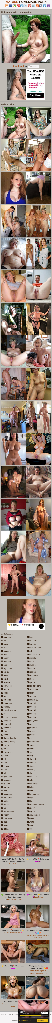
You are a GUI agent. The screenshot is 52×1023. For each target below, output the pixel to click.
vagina (32, 811)
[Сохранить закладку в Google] (14, 5)
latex (5, 825)
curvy (5, 735)
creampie (7, 724)
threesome (34, 794)
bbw (5, 654)
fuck (5, 770)
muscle (32, 665)
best (5, 665)
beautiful (7, 661)
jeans (5, 822)
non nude (33, 675)
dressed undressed (12, 738)
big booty (7, 668)
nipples (32, 672)
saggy (32, 745)
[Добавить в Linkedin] (21, 5)
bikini (5, 675)
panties (32, 717)
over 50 (32, 707)
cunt (5, 731)
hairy (5, 790)
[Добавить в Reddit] (33, 5)
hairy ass (7, 794)
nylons (32, 682)
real (31, 738)
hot (4, 808)
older (31, 693)
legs (31, 637)
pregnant (33, 728)
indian (6, 815)
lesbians (33, 640)
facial (5, 756)
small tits (33, 777)
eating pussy (9, 742)
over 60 (32, 710)
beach (6, 658)
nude (31, 679)
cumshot (7, 728)
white (31, 822)
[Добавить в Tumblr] (40, 5)
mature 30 (33, 700)
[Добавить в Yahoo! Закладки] (48, 5)
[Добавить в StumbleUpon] (37, 5)
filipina (6, 766)
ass (5, 647)
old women (34, 689)
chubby (6, 707)
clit (4, 714)
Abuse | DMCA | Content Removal (14, 1014)
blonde (6, 682)
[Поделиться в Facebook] (10, 5)
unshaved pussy (36, 804)
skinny (32, 770)
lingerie (32, 644)
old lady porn (35, 686)
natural (32, 668)
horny (6, 804)
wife (31, 825)
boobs (6, 689)
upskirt (32, 808)
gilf (4, 773)
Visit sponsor (33, 66)
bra (4, 696)
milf (30, 651)
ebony (6, 745)
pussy (31, 735)
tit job (31, 797)
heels (5, 801)
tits (30, 801)
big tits (6, 672)
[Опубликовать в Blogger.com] (6, 5)
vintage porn (34, 815)
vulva (31, 818)
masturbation (35, 647)
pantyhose (33, 721)
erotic (5, 749)
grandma (7, 783)
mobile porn (34, 654)
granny (6, 787)
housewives (8, 811)
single (32, 766)
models (32, 658)
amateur (7, 637)
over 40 (32, 703)
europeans (8, 752)
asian (5, 644)
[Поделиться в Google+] (18, 5)
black (5, 679)
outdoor (32, 696)
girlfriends (7, 777)
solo (31, 780)
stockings (33, 783)
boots (5, 693)
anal (5, 640)
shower (32, 763)
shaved (32, 759)
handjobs (7, 797)
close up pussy (10, 717)
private (32, 731)
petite (31, 724)
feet (5, 763)
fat (4, 759)
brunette (7, 700)
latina (5, 829)
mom (31, 661)
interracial (7, 818)
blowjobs (7, 686)
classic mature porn (12, 710)
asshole (7, 651)
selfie (31, 749)
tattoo (31, 787)
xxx (30, 829)
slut (30, 773)
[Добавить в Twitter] (44, 5)
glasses (6, 780)
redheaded (34, 742)
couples (7, 721)
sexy (31, 756)
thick (31, 790)
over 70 (32, 714)
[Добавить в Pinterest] (29, 5)
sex (30, 752)
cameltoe (7, 703)
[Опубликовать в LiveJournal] (25, 5)
